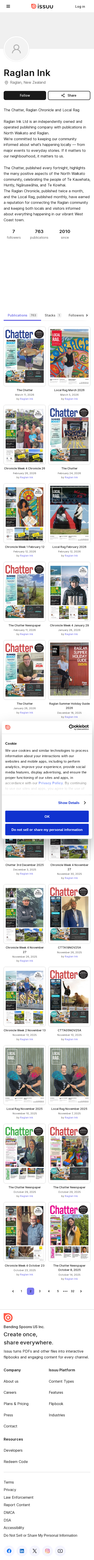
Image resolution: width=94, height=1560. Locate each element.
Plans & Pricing (16, 1403)
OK (47, 816)
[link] (80, 6)
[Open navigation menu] (8, 6)
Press (8, 1415)
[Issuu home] (42, 6)
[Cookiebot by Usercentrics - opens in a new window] (69, 727)
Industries (57, 1415)
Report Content (17, 1505)
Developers (13, 1450)
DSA (7, 1520)
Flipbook (56, 1403)
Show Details (68, 803)
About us (11, 1381)
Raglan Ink (26, 398)
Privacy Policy (51, 783)
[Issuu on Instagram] (47, 1551)
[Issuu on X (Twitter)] (34, 1551)
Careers (10, 1392)
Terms (9, 1482)
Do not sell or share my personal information (47, 830)
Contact (10, 1426)
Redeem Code (16, 1461)
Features (56, 1392)
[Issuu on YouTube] (60, 1551)
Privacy (10, 1489)
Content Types (61, 1381)
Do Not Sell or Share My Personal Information (40, 1535)
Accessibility (14, 1527)
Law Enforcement (19, 1497)
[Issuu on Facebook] (9, 1551)
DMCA (9, 1512)
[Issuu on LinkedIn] (21, 1551)
